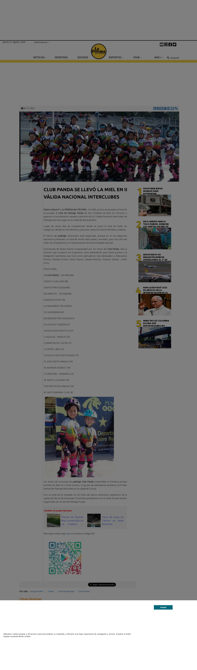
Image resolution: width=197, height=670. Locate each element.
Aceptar (163, 607)
